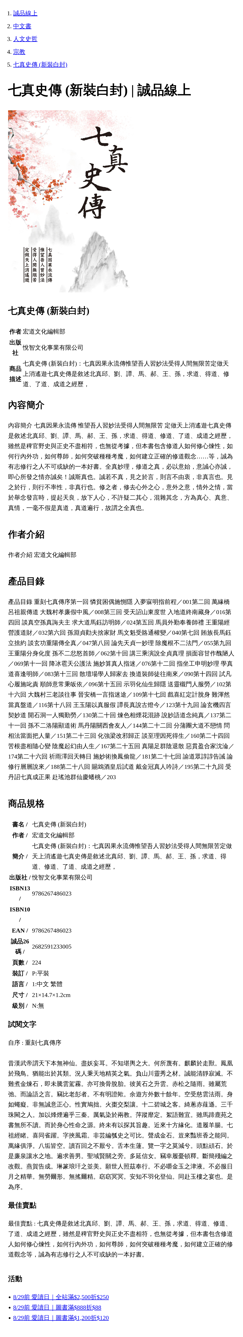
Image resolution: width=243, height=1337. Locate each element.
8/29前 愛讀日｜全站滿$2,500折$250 (61, 1297)
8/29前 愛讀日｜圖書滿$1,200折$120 (61, 1317)
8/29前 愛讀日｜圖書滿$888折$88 (57, 1307)
